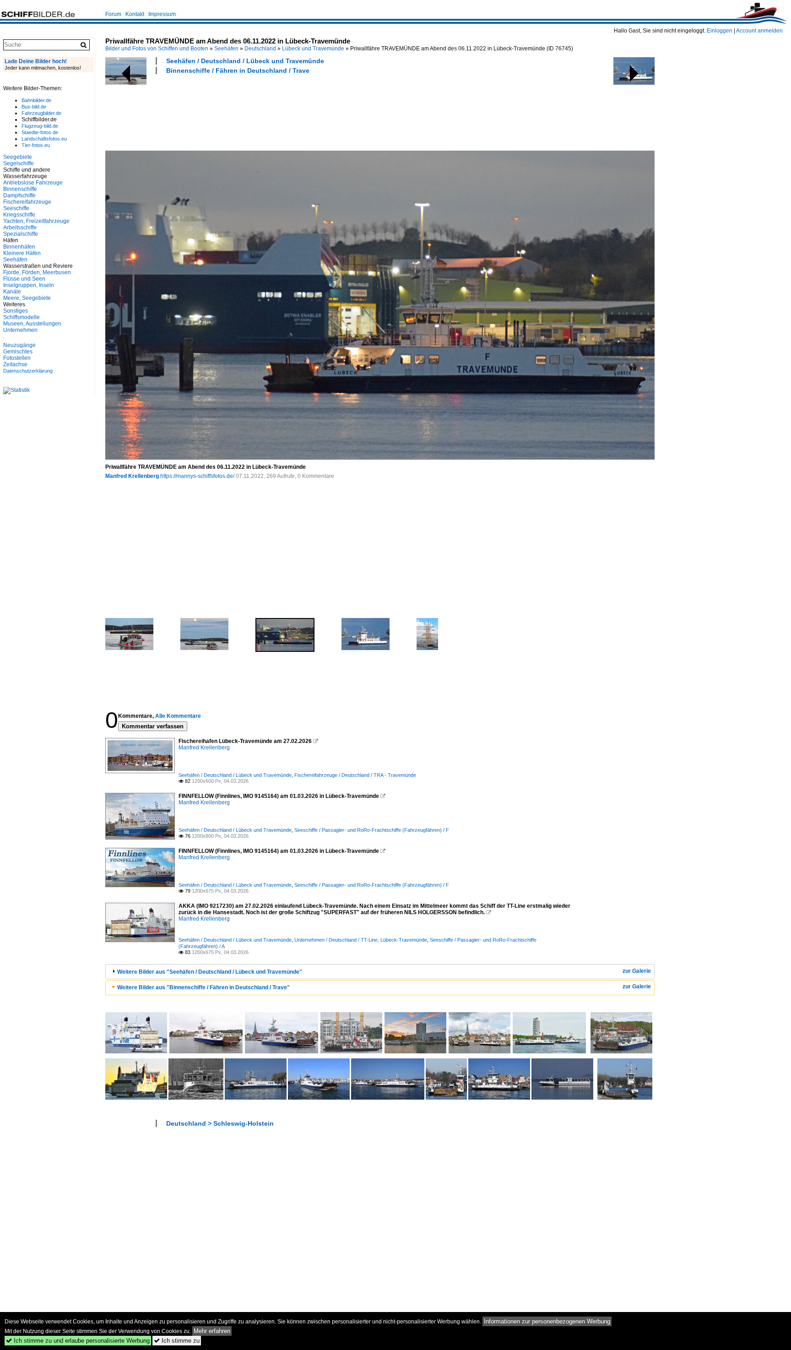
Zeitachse (15, 364)
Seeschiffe (16, 208)
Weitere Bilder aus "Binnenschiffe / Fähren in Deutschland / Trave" (203, 987)
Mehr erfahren (212, 1331)
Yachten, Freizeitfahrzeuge (36, 221)
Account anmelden (759, 30)
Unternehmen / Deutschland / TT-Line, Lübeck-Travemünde (360, 940)
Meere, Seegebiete (27, 298)
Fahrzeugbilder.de (41, 113)
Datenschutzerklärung (28, 371)
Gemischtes (18, 351)
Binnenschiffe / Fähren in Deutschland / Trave (237, 70)
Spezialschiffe (20, 234)
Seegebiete (17, 157)
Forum (113, 14)
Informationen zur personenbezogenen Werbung (547, 1321)
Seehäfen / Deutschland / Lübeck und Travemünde (245, 61)
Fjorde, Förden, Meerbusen (37, 272)
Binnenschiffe (20, 189)
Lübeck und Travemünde (313, 48)
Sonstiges (15, 311)
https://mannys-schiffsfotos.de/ (197, 476)
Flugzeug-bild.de (40, 126)
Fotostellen (17, 358)
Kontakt (134, 14)
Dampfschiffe (19, 195)
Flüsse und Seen (24, 279)
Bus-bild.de (34, 106)
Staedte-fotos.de (40, 132)
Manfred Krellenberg (132, 476)
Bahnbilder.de (36, 100)
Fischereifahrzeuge (27, 202)
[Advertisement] (272, 111)
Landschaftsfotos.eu (44, 138)
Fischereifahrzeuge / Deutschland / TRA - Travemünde (355, 775)
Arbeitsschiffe (20, 227)
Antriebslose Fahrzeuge (33, 182)
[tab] (380, 971)
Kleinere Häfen (22, 253)
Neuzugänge (19, 345)
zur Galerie (637, 971)
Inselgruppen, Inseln (28, 285)
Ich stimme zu (177, 1340)
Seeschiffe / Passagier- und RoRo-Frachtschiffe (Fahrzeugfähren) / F (371, 830)
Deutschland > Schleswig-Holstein (220, 1123)
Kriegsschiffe (19, 214)
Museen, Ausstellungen (32, 323)
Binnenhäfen (19, 247)
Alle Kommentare (178, 716)
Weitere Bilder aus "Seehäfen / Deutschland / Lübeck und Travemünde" (209, 972)
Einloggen (719, 30)
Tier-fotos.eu (36, 145)
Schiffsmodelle (21, 317)
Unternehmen (20, 330)
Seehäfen (226, 48)
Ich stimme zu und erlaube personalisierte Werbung (78, 1340)
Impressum (162, 14)
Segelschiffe (18, 163)
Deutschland (260, 48)
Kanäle (12, 291)
